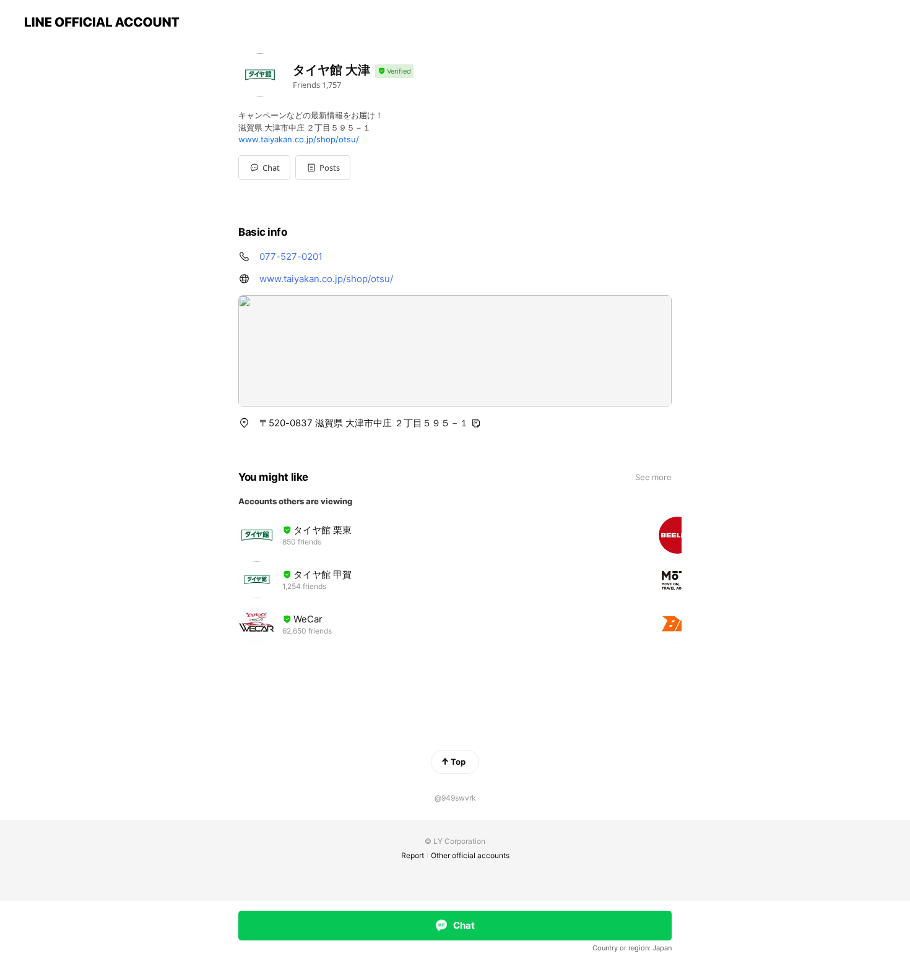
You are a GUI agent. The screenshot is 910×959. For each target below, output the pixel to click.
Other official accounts (470, 855)
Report (412, 855)
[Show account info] (394, 71)
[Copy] (476, 423)
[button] (322, 167)
